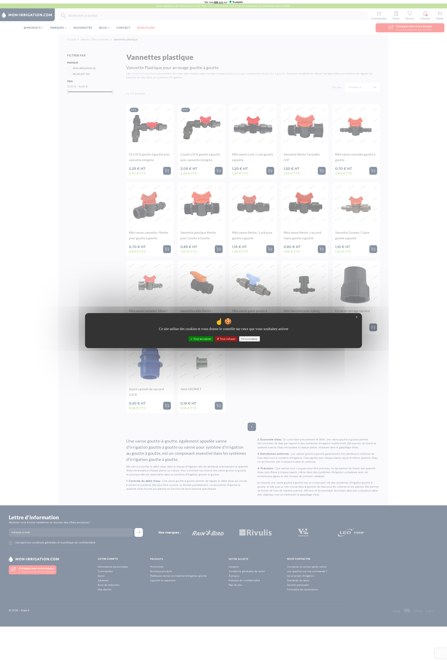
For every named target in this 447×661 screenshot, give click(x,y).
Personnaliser (249, 339)
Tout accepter (202, 339)
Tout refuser (227, 339)
